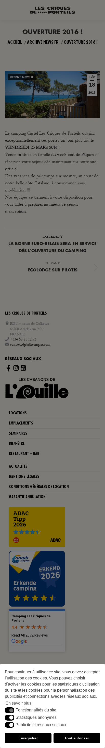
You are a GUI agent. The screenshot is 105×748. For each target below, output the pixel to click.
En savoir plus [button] (18, 703)
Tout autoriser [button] (76, 738)
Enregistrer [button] (28, 738)
